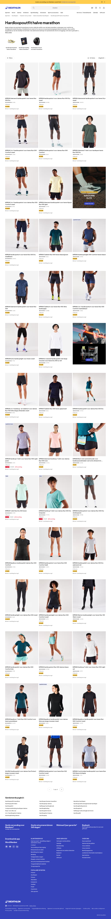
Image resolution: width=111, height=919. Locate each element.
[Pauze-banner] (102, 2)
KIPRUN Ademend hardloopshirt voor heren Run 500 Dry (21, 99)
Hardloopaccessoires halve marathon (36, 48)
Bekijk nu (89, 359)
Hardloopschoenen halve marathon (11, 48)
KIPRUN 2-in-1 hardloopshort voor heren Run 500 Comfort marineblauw (88, 307)
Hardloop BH (77, 813)
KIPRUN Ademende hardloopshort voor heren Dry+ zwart (89, 99)
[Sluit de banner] (104, 2)
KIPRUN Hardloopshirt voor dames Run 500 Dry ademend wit (88, 564)
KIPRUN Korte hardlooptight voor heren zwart (20, 359)
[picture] (21, 79)
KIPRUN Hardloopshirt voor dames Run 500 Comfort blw (19, 668)
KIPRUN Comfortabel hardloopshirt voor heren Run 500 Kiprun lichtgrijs (89, 772)
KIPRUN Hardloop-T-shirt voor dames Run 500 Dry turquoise (55, 512)
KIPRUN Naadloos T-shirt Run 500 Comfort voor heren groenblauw (20, 720)
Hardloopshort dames (45, 813)
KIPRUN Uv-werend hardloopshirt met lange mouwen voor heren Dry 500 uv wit (53, 359)
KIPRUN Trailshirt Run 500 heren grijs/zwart (53, 409)
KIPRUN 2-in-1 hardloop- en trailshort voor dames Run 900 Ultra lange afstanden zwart (21, 409)
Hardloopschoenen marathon (48, 801)
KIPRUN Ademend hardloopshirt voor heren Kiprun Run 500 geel (55, 203)
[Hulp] (96, 8)
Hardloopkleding (44, 808)
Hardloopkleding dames (12, 815)
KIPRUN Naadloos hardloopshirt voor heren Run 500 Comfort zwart (88, 720)
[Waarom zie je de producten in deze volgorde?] (88, 58)
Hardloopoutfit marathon (12, 801)
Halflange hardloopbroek (46, 806)
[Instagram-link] (13, 846)
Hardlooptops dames (45, 803)
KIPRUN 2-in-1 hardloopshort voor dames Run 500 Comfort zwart (21, 203)
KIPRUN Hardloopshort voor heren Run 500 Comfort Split (53, 564)
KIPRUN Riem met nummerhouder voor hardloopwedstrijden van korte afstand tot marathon (87, 460)
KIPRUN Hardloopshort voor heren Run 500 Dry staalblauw (20, 255)
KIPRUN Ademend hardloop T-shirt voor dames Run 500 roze (54, 460)
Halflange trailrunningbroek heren (83, 810)
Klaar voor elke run (10, 810)
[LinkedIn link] (17, 846)
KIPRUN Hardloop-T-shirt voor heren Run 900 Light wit (89, 668)
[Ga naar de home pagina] (12, 8)
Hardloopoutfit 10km (11, 803)
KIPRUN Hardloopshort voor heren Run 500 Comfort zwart (53, 772)
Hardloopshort (78, 808)
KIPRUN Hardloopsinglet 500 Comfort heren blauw (89, 254)
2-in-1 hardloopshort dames (13, 813)
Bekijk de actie (89, 203)
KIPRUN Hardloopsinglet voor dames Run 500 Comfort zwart (54, 616)
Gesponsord (76, 324)
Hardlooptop (43, 815)
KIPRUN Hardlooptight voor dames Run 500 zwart (21, 615)
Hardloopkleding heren (80, 806)
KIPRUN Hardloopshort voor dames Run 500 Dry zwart (54, 99)
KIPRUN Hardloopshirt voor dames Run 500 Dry (88, 409)
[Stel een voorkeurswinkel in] (92, 8)
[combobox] (102, 58)
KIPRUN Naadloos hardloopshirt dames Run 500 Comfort (21, 564)
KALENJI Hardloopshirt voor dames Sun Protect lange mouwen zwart (20, 772)
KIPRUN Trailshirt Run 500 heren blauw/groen (53, 254)
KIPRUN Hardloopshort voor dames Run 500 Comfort (53, 151)
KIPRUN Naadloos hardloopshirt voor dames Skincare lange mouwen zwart (53, 720)
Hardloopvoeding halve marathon (24, 48)
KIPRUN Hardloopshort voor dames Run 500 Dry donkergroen (88, 512)
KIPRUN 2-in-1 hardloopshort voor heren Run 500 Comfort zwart (21, 151)
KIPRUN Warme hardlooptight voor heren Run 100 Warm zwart (89, 616)
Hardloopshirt (9, 806)
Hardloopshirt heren (45, 810)
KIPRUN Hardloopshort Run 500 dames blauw (54, 667)
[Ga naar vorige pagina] (49, 789)
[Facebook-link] (6, 846)
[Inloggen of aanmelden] (100, 8)
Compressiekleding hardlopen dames (16, 808)
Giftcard (102, 12)
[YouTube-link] (10, 846)
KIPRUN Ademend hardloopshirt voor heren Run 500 (21, 307)
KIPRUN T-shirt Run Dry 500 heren (16, 511)
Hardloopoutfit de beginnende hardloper (85, 803)
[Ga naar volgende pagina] (62, 789)
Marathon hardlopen (79, 801)
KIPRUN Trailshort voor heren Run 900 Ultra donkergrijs (53, 307)
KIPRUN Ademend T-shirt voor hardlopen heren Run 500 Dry (88, 151)
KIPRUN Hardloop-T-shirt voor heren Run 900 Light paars (21, 460)
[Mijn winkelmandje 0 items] (104, 8)
